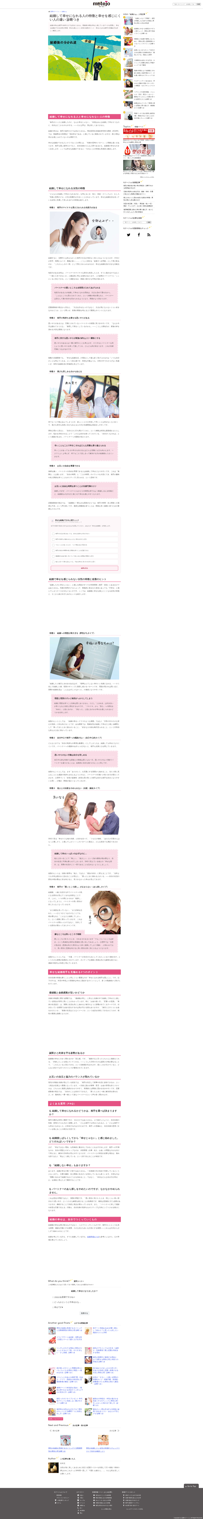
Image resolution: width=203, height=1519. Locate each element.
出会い (82, 1495)
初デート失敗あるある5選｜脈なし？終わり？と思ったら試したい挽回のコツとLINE (105, 1330)
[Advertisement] (84, 97)
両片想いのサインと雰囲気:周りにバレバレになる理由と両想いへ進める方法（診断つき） (69, 1370)
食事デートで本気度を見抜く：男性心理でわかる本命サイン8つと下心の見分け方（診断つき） (70, 1390)
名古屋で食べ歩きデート (132, 1505)
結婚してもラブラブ (55, 1419)
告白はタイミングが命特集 (103, 1495)
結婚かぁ (82, 1505)
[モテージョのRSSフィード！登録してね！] (149, 235)
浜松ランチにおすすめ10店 (133, 1495)
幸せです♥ (58, 1307)
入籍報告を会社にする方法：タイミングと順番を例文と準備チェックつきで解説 (144, 62)
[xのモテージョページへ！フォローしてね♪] (128, 235)
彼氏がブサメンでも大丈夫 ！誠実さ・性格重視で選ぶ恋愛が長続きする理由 (106, 1350)
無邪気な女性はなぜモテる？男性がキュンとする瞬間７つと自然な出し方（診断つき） (69, 1411)
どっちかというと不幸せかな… (67, 1302)
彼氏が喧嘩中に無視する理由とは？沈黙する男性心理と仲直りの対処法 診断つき (105, 1359)
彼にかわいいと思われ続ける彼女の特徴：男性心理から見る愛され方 (138, 199)
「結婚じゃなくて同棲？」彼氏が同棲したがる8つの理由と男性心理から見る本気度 (144, 20)
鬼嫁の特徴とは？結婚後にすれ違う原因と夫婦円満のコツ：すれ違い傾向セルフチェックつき (144, 73)
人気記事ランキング (63, 1500)
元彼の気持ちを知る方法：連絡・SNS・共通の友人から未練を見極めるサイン (138, 193)
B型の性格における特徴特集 (104, 1498)
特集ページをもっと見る (147, 177)
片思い (82, 1498)
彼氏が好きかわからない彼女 (104, 1505)
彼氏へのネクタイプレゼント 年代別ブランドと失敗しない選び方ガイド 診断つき (69, 1401)
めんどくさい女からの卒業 (103, 1500)
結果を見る (84, 568)
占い (81, 1508)
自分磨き (82, 1510)
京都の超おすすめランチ (132, 1500)
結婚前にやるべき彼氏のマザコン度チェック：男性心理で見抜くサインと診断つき (144, 31)
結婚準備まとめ (93, 1237)
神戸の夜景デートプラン (132, 1503)
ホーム (59, 1503)
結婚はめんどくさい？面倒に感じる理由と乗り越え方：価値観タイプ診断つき (144, 105)
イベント (82, 1503)
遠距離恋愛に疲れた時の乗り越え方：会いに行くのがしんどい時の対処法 (138, 211)
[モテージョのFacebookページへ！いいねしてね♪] (139, 235)
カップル (82, 1500)
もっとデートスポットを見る (134, 1509)
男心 (81, 1513)
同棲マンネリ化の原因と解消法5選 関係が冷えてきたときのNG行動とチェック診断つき (144, 115)
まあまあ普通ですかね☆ (64, 1297)
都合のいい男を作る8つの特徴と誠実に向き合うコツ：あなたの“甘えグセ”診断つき (106, 1411)
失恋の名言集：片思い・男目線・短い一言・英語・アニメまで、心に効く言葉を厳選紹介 (138, 205)
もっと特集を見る (106, 1509)
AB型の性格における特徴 (103, 1503)
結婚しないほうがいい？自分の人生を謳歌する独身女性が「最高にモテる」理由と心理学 (144, 52)
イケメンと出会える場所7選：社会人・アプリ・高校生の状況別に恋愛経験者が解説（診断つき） (70, 1379)
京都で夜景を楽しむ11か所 (133, 1498)
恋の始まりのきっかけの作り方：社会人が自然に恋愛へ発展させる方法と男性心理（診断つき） (105, 1370)
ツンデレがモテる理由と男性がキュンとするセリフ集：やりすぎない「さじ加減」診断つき (69, 1350)
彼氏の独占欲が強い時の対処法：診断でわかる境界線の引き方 (138, 187)
